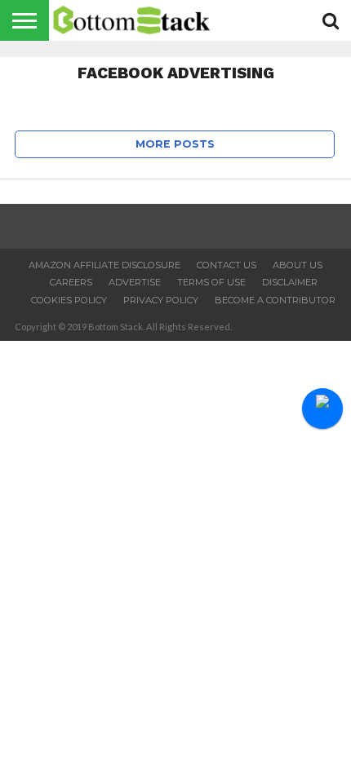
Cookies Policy (69, 300)
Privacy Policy (160, 300)
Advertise (135, 282)
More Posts (175, 144)
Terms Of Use (211, 282)
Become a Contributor (275, 300)
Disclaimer (290, 282)
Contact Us (226, 265)
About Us (297, 265)
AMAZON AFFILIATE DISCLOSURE (104, 265)
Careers (71, 282)
